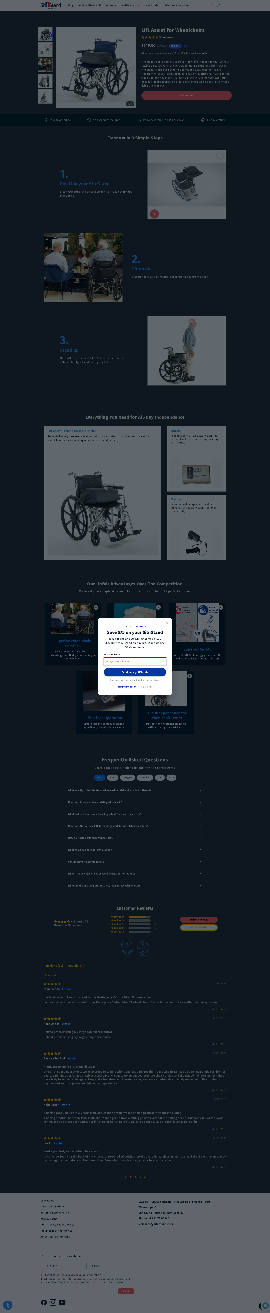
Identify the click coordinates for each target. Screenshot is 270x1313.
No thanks (146, 686)
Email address (112, 654)
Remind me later (127, 686)
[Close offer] (166, 622)
